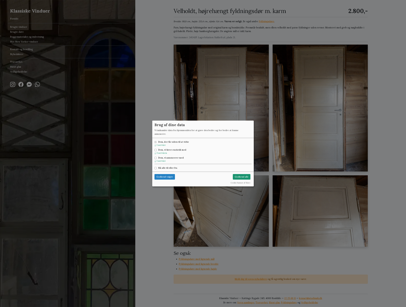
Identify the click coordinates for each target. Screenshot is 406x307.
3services (160, 153)
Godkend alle (242, 176)
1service (160, 145)
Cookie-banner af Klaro (240, 183)
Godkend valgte (164, 176)
